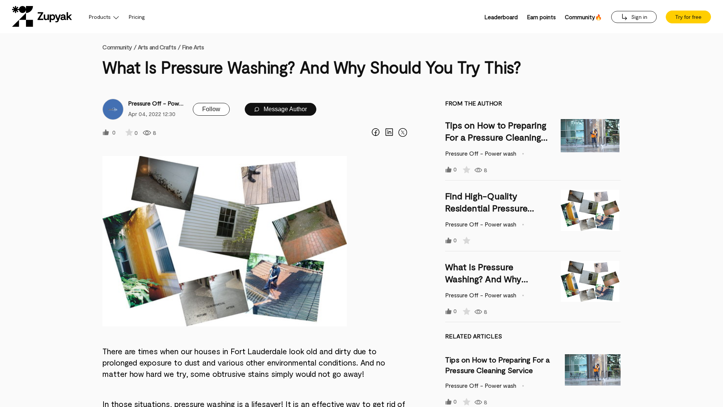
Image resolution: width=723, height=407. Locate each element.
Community (119, 46)
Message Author (284, 109)
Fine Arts (193, 46)
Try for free (688, 17)
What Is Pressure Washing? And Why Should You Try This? (487, 278)
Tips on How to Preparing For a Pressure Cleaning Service (495, 137)
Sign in (638, 17)
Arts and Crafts (157, 46)
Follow (211, 109)
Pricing (137, 17)
